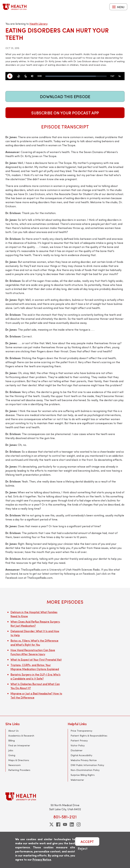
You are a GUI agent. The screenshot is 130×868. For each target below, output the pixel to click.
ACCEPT (87, 841)
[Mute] (32, 76)
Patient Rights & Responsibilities (89, 735)
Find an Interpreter (19, 745)
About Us (13, 730)
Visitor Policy (78, 745)
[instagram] (79, 824)
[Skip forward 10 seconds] (25, 76)
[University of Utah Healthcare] (65, 796)
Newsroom (14, 765)
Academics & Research (21, 735)
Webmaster (77, 779)
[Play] (11, 76)
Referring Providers (19, 770)
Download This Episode (65, 96)
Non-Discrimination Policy (85, 770)
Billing (11, 740)
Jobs (10, 750)
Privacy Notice (41, 859)
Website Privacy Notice (84, 760)
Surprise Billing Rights (83, 774)
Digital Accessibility (81, 755)
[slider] (76, 76)
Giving (11, 755)
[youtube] (65, 824)
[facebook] (58, 824)
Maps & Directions (18, 760)
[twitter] (51, 824)
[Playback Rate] (119, 76)
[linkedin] (72, 824)
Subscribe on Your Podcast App (65, 112)
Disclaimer (76, 750)
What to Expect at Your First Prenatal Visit (36, 659)
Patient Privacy (79, 740)
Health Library (38, 23)
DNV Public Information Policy (87, 765)
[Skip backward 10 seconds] (18, 76)
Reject (83, 848)
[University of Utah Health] (14, 7)
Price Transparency (81, 730)
